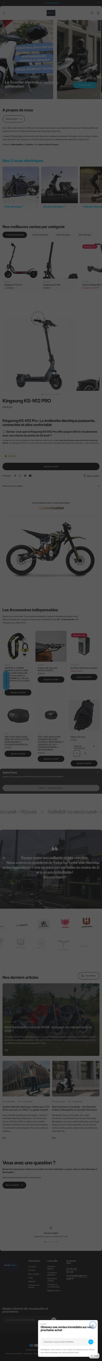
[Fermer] (93, 1325)
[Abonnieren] (90, 1341)
